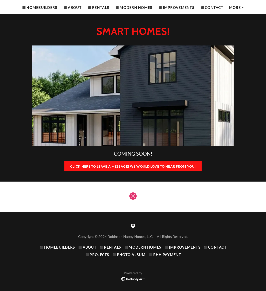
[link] (133, 197)
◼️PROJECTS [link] (97, 254)
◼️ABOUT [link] (72, 7)
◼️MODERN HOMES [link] (133, 7)
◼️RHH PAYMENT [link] (165, 254)
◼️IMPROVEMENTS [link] (176, 7)
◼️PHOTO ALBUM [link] (129, 254)
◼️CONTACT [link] (211, 7)
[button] (236, 7)
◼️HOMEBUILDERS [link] (39, 7)
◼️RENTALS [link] (98, 7)
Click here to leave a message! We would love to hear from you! (133, 166)
